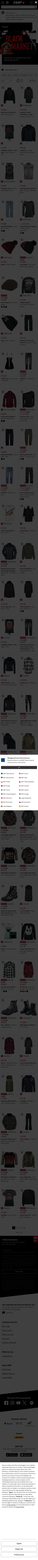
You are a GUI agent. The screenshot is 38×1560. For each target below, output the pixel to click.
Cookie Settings (11, 1505)
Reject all (19, 1549)
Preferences (19, 1554)
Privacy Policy (20, 1507)
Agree (19, 1543)
